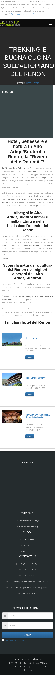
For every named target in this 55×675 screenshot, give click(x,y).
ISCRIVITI (27, 635)
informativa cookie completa (21, 14)
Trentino (27, 662)
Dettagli (29, 357)
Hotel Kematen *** (33, 338)
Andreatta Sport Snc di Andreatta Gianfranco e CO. (30, 581)
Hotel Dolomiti (28, 551)
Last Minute (41, 662)
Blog (29, 670)
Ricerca (47, 666)
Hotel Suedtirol (29, 545)
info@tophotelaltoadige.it (29, 564)
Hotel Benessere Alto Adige (29, 521)
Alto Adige (13, 662)
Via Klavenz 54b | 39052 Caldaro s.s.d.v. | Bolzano (30, 587)
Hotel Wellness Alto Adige (29, 526)
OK (34, 14)
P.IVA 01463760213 (30, 593)
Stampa (23, 666)
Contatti (36, 666)
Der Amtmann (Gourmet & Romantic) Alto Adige (37, 416)
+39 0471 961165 (29, 576)
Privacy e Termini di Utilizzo (14, 640)
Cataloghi (11, 666)
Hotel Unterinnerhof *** (35, 378)
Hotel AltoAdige (29, 539)
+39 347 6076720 (29, 570)
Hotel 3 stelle (32, 82)
